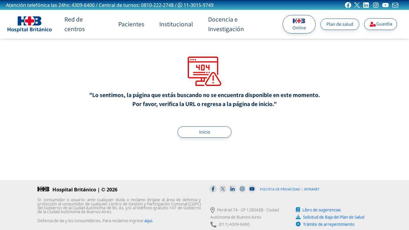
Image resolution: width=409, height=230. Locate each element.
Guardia (384, 24)
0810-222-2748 (157, 5)
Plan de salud (339, 24)
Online (299, 28)
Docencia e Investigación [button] (226, 24)
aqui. (148, 220)
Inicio (204, 132)
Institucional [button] (176, 24)
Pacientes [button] (131, 24)
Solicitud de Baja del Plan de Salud (333, 217)
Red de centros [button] (74, 24)
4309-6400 (83, 5)
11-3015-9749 (198, 5)
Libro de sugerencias (321, 210)
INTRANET (311, 189)
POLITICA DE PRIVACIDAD (280, 189)
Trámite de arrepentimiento (329, 224)
